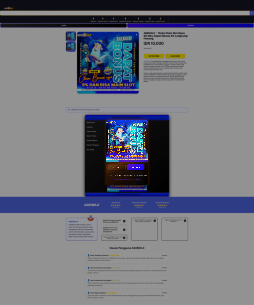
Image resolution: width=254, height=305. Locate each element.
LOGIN (117, 167)
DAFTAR (135, 167)
